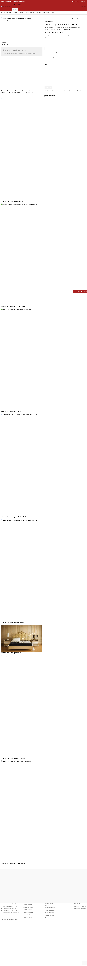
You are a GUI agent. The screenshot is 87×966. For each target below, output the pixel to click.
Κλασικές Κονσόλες (49, 915)
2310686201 (75, 1)
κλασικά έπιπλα (53, 35)
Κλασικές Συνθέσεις (27, 909)
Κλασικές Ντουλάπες (50, 907)
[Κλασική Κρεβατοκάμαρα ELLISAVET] (43, 811)
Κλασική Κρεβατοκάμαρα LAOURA (12, 622)
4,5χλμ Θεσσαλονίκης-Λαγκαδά (9, 906)
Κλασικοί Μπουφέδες (50, 910)
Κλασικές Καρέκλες (27, 917)
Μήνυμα (46, 64)
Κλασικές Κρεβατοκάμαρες (59, 18)
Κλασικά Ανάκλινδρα (28, 912)
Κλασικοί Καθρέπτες (49, 912)
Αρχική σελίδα (48, 18)
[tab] (43, 40)
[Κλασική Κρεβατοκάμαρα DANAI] (43, 360)
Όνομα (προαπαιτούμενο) (51, 52)
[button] (80, 291)
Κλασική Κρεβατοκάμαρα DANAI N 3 (13, 517)
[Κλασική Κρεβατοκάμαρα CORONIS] (43, 706)
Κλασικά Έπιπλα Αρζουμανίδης (63, 29)
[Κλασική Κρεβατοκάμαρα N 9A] (43, 638)
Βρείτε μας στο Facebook (80, 906)
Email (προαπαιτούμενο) (50, 58)
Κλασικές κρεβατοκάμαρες (7, 90)
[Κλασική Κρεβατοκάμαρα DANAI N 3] (43, 465)
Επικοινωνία (77, 903)
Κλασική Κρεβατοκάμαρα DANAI (12, 411)
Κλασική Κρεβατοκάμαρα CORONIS (13, 758)
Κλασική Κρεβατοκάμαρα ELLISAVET (13, 863)
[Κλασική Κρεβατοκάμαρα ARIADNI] (43, 149)
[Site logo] (6, 6)
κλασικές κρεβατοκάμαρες (64, 35)
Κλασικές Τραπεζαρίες (28, 904)
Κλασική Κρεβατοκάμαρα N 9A (11, 653)
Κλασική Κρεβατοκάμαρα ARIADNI (12, 201)
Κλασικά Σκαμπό (49, 917)
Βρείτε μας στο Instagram (80, 908)
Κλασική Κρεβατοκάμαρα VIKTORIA (13, 306)
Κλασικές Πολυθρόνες (28, 907)
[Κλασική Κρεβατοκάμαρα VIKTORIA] (43, 254)
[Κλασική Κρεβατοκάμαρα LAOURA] (43, 570)
